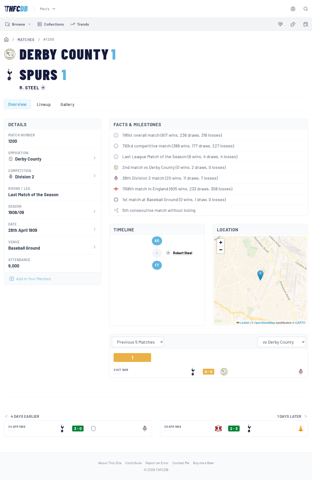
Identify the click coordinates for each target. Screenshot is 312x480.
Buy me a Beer (203, 463)
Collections (54, 24)
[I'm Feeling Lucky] (293, 24)
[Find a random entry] (293, 24)
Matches (26, 40)
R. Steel (29, 87)
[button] (260, 275)
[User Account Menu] (293, 8)
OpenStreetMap (264, 322)
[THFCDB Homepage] (16, 9)
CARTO (300, 322)
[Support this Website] (280, 24)
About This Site (109, 463)
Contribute (133, 463)
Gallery (67, 104)
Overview (17, 104)
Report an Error (157, 463)
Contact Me (180, 463)
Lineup (44, 104)
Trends (83, 24)
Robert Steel (182, 253)
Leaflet (244, 322)
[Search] (305, 8)
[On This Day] (305, 25)
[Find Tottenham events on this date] (305, 24)
